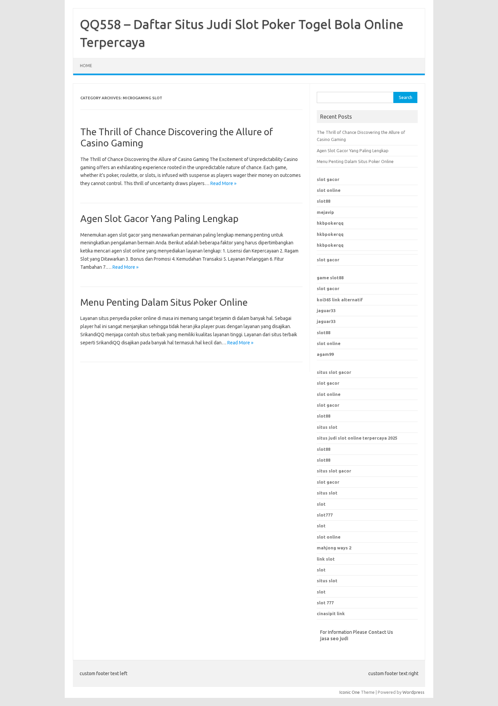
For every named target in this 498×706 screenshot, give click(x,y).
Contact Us (380, 632)
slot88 (323, 201)
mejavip (325, 212)
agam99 (325, 354)
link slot (326, 559)
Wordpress (413, 692)
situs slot (327, 427)
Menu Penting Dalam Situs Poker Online (164, 302)
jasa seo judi (334, 638)
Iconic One (349, 692)
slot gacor (328, 179)
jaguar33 (326, 310)
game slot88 (330, 277)
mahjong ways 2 (334, 547)
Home (86, 65)
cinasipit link (331, 613)
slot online (328, 190)
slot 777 (325, 602)
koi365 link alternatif (340, 299)
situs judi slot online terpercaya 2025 (357, 438)
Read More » (223, 183)
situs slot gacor (334, 372)
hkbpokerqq (330, 223)
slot (321, 525)
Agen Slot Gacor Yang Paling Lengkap (159, 218)
